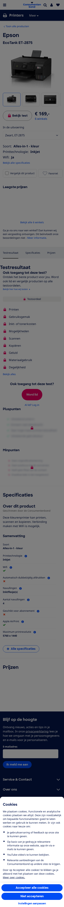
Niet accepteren (32, 896)
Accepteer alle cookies (32, 888)
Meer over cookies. (14, 877)
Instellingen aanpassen (32, 903)
